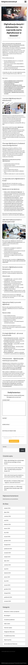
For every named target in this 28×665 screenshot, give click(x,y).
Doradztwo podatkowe (9, 619)
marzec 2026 (7, 528)
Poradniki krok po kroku (9, 635)
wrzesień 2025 (7, 552)
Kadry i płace (7, 623)
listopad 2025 (7, 544)
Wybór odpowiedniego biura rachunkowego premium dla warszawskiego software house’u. (14, 462)
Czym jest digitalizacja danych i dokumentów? (13, 80)
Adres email (6, 424)
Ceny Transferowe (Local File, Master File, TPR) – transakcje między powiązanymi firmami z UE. (13, 469)
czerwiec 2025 (7, 564)
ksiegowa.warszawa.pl (9, 2)
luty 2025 (6, 581)
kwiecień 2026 (7, 524)
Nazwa (4, 418)
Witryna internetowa (9, 430)
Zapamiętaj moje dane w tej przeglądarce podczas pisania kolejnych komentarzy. (14, 437)
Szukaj (4, 446)
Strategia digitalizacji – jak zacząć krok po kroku (14, 90)
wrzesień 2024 (7, 601)
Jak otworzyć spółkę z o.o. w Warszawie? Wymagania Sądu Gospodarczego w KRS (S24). (13, 488)
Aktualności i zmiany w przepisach (11, 611)
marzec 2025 (7, 577)
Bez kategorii (7, 615)
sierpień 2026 (7, 508)
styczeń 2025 (7, 585)
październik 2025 (8, 548)
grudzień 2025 (7, 540)
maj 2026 (6, 520)
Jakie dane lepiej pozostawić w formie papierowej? (14, 86)
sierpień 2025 (7, 556)
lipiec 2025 (6, 560)
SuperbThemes (23, 663)
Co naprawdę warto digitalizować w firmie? (13, 85)
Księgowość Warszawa (9, 631)
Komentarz (6, 400)
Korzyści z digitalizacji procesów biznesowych (13, 87)
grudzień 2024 (7, 589)
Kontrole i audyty (8, 627)
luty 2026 (6, 532)
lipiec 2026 (6, 512)
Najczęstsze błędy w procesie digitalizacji (12, 89)
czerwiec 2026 (7, 516)
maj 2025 (6, 568)
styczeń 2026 (7, 536)
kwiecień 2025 (7, 572)
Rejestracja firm (7, 639)
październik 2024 (8, 597)
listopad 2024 (7, 593)
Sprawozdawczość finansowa (10, 643)
